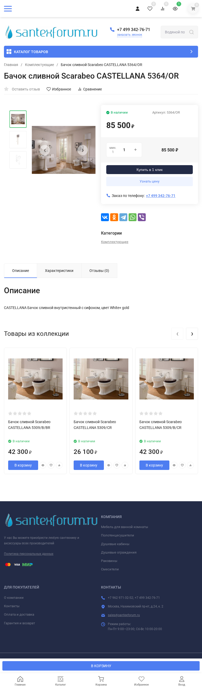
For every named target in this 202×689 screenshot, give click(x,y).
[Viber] (142, 217)
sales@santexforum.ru (124, 615)
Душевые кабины (115, 544)
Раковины (109, 561)
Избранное (61, 89)
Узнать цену (149, 181)
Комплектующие (39, 65)
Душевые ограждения (119, 552)
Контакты (11, 606)
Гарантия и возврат (19, 623)
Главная (11, 65)
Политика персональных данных (28, 554)
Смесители (110, 569)
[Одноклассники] (114, 217)
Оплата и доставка (19, 614)
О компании (14, 598)
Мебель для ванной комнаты (124, 527)
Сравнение (92, 89)
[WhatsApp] (133, 217)
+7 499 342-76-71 (133, 29)
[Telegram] (123, 217)
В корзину (23, 465)
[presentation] (44, 150)
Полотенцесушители (117, 535)
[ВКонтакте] (105, 217)
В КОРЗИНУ (101, 666)
